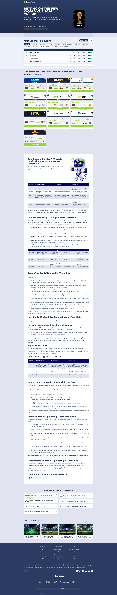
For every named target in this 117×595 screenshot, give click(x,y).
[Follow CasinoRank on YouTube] (86, 571)
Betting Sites (69, 1)
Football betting (43, 295)
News (92, 1)
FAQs (58, 558)
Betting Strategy (58, 549)
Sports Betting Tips (58, 551)
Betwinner (31, 191)
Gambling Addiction (42, 593)
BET (91, 52)
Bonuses (43, 549)
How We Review (74, 551)
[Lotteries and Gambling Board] (40, 582)
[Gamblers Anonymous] (56, 582)
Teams (42, 558)
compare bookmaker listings (47, 311)
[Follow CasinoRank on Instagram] (80, 571)
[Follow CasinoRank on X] (83, 571)
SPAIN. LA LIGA (34, 44)
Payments (42, 551)
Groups (90, 40)
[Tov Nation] (48, 582)
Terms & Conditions (77, 593)
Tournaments (42, 556)
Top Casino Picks (27, 74)
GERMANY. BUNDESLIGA (45, 46)
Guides (86, 1)
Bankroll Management (58, 556)
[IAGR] (73, 582)
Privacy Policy (66, 593)
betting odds (86, 385)
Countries (42, 554)
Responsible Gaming (54, 593)
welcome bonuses (75, 463)
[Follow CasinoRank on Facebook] (77, 571)
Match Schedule (83, 40)
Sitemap (74, 558)
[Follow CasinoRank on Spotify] (89, 571)
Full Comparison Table (36, 74)
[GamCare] (64, 582)
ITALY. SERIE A (42, 44)
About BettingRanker (74, 549)
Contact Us (73, 556)
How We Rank (74, 554)
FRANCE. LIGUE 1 (85, 44)
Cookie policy (30, 593)
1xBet (30, 186)
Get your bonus (35, 90)
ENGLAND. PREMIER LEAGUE (67, 44)
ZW (25, 570)
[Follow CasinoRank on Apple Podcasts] (92, 571)
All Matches (27, 44)
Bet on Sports (78, 1)
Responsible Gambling (58, 554)
